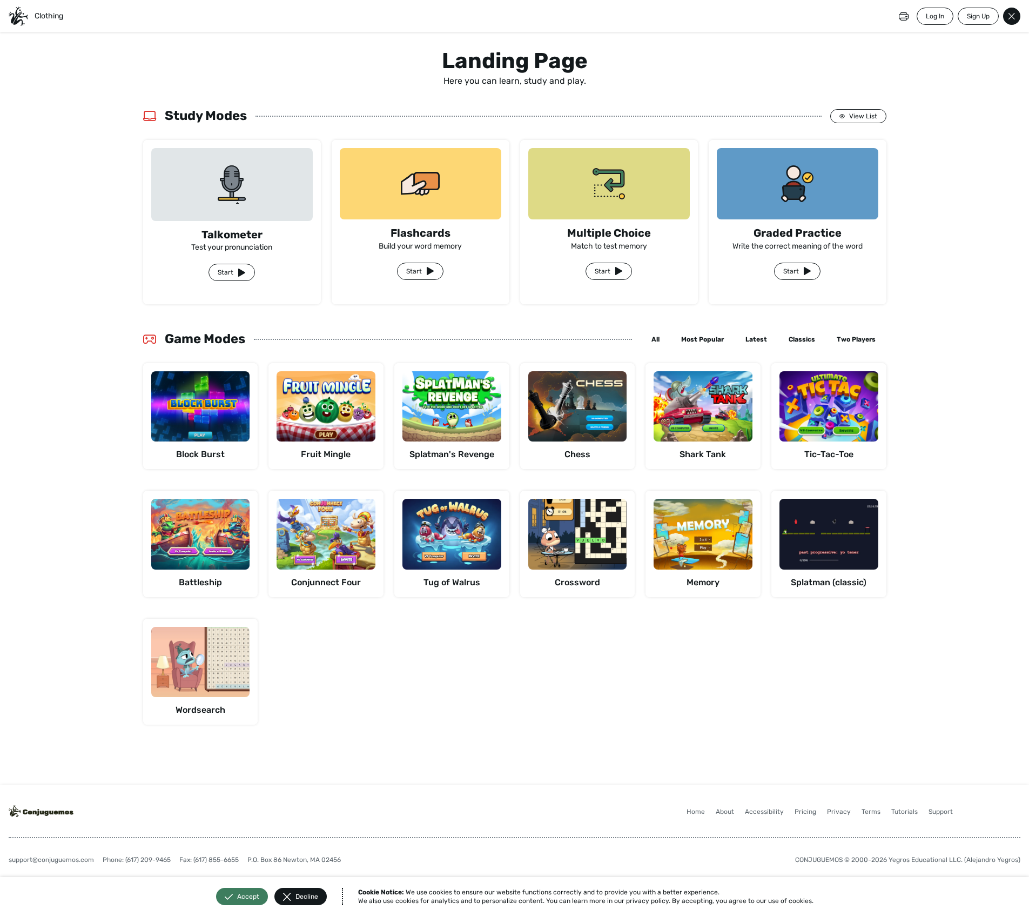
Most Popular (702, 339)
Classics (802, 339)
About (725, 811)
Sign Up (978, 16)
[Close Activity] (1011, 16)
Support (941, 811)
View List (863, 116)
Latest (756, 339)
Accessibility (764, 811)
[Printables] (903, 16)
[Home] (18, 16)
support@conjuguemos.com (51, 860)
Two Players (856, 339)
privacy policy (647, 901)
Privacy (839, 811)
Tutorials (904, 811)
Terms (871, 811)
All (655, 339)
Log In (935, 16)
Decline (306, 896)
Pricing (805, 811)
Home (696, 811)
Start (225, 272)
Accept (248, 896)
